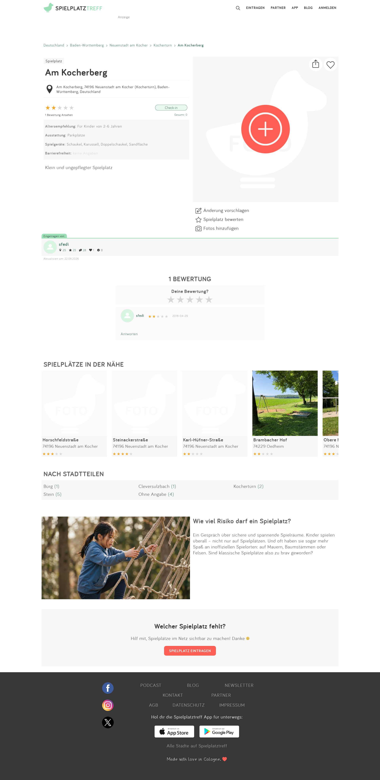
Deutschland (54, 45)
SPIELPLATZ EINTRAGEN (190, 650)
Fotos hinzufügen (221, 228)
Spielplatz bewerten (223, 219)
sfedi (64, 244)
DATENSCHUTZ (189, 705)
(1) (56, 486)
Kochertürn (163, 45)
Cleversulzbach (154, 486)
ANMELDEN (327, 8)
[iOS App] (174, 736)
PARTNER (278, 8)
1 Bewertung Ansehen (59, 115)
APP (295, 8)
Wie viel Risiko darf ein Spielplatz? (242, 521)
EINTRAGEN (255, 8)
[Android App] (219, 736)
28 (84, 250)
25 (64, 250)
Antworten (129, 333)
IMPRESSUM (232, 705)
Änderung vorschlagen (226, 210)
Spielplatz (54, 61)
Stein (49, 494)
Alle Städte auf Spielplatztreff (197, 746)
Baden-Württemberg (87, 45)
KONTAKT (173, 695)
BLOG (308, 8)
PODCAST (151, 685)
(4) (171, 494)
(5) (59, 494)
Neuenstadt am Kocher (129, 45)
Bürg (48, 486)
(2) (261, 486)
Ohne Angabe (152, 494)
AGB (153, 705)
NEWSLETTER (239, 685)
